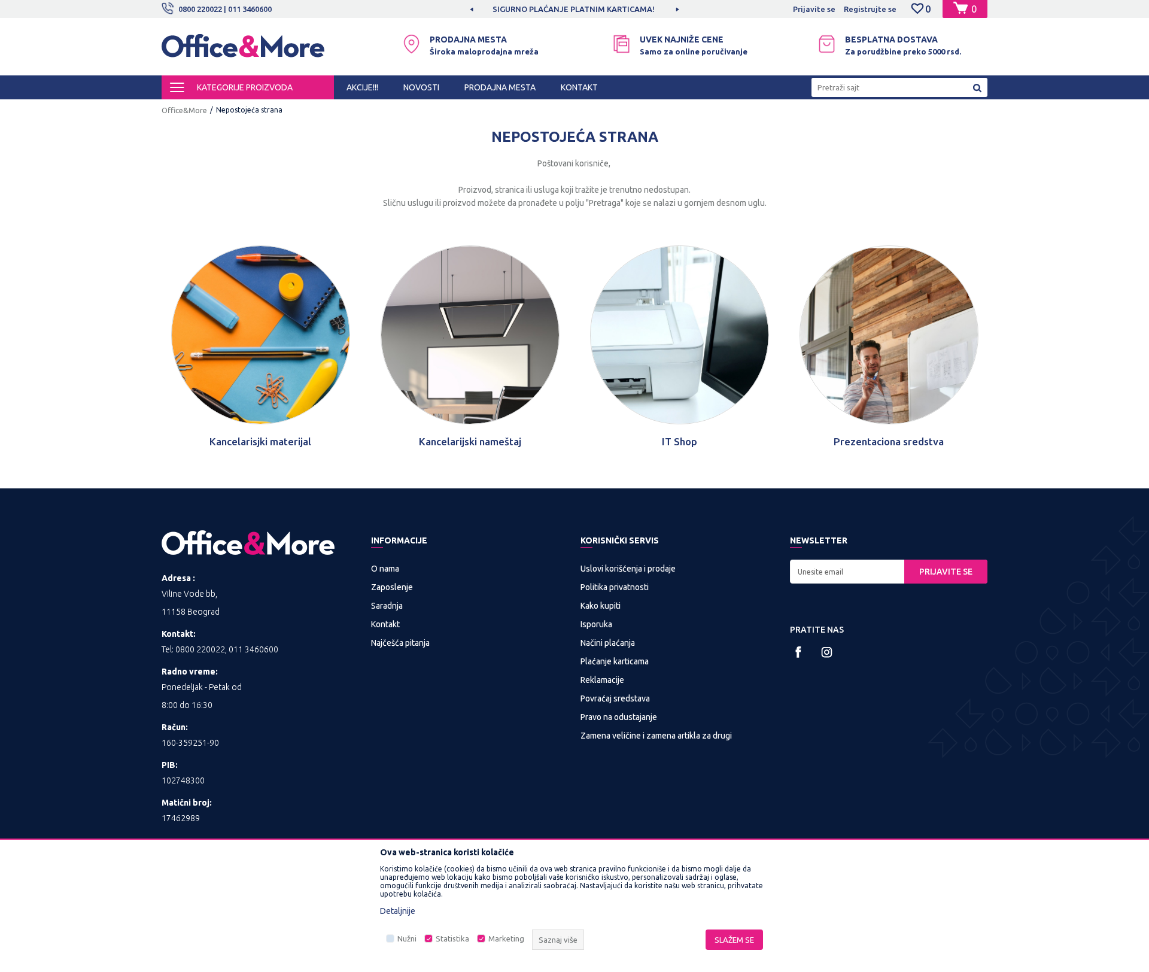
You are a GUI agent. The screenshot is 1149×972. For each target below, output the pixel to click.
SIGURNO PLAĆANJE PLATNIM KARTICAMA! (574, 9)
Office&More (184, 110)
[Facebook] (798, 652)
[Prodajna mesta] (411, 44)
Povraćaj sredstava (615, 698)
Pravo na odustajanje (618, 717)
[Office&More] (243, 51)
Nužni (407, 938)
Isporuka (596, 624)
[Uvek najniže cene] (621, 44)
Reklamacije (602, 680)
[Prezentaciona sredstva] (889, 335)
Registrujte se (870, 9)
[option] (574, 9)
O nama (385, 568)
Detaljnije (397, 911)
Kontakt (385, 624)
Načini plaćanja (607, 643)
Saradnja (387, 605)
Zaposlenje (392, 587)
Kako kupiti (600, 605)
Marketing (506, 938)
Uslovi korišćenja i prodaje (628, 568)
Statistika (452, 938)
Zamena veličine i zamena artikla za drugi (656, 735)
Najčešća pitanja (400, 643)
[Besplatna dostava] (826, 44)
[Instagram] (826, 652)
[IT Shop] (679, 335)
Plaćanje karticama (614, 661)
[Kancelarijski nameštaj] (470, 335)
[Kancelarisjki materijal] (260, 335)
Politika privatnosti (614, 587)
